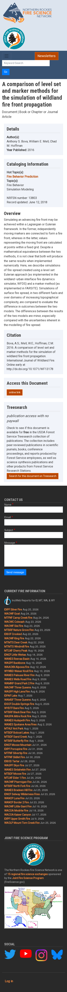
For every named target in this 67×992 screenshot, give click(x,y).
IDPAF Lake (10, 695)
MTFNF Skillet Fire (14, 757)
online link (14, 392)
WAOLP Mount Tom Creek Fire (22, 822)
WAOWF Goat (12, 613)
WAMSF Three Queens (17, 699)
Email (7, 517)
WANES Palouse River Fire (19, 675)
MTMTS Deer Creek (15, 642)
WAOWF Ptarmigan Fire (18, 781)
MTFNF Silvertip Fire (15, 753)
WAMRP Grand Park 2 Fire (19, 683)
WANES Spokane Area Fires (20, 724)
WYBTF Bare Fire (14, 708)
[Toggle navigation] (6, 56)
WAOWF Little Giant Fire (18, 806)
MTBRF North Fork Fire (17, 785)
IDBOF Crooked (13, 634)
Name (7, 504)
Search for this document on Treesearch (32, 476)
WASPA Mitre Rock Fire (17, 716)
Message (9, 542)
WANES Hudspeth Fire (17, 720)
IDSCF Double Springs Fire (19, 703)
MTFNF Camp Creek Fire (18, 617)
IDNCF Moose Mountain (17, 744)
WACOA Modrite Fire (16, 810)
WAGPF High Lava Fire (17, 691)
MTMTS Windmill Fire (16, 646)
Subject (8, 530)
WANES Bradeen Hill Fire (18, 790)
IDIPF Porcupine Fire (15, 748)
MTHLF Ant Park (13, 728)
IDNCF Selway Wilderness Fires (22, 794)
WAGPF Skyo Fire (14, 765)
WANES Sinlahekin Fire (17, 769)
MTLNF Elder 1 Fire (15, 777)
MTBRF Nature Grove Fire (19, 629)
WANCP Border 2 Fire (16, 802)
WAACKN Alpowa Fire (16, 666)
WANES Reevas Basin (17, 658)
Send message (15, 572)
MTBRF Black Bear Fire (17, 712)
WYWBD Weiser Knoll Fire (18, 671)
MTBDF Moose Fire (15, 773)
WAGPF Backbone (14, 662)
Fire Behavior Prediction (22, 176)
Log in (9, 981)
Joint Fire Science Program (28, 878)
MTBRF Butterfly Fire (16, 740)
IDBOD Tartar (12, 761)
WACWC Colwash (14, 621)
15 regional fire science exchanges (27, 874)
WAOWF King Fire (14, 638)
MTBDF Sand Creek (15, 736)
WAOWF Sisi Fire (13, 625)
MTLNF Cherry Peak (15, 650)
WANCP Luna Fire (14, 798)
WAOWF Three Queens (17, 687)
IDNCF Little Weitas (15, 654)
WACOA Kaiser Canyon (17, 814)
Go (5, 71)
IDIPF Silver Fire (13, 609)
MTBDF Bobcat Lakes (16, 732)
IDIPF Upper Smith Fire (17, 818)
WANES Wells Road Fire (17, 679)
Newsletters (47, 56)
